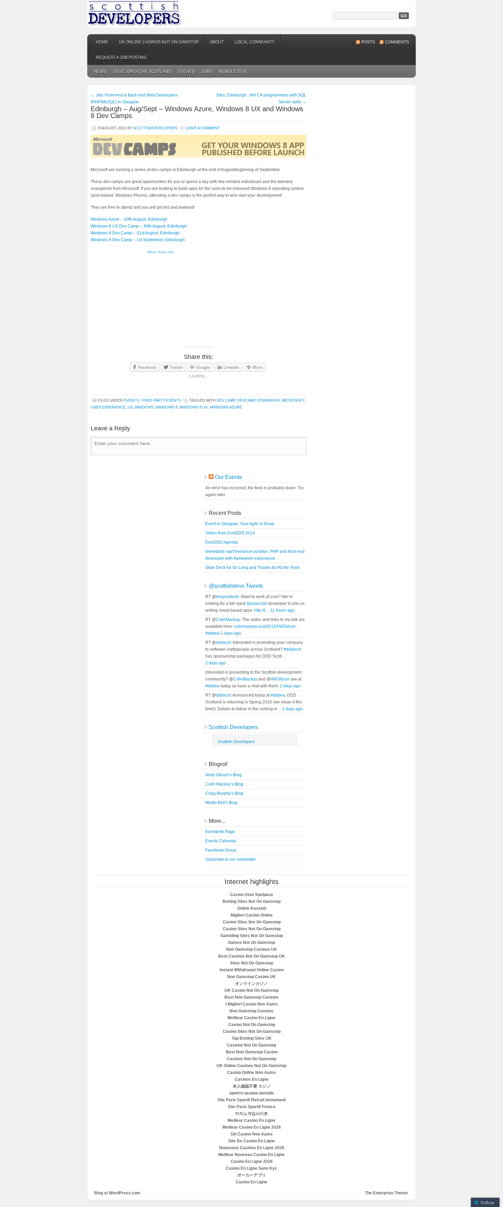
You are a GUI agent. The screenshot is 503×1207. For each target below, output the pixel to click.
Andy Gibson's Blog (223, 775)
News (100, 71)
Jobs (207, 71)
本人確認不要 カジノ (252, 1086)
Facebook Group (220, 850)
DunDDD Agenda (221, 542)
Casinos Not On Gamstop (251, 1045)
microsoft (293, 400)
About (217, 42)
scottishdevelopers (155, 128)
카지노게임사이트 (251, 1113)
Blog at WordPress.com (117, 1193)
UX (130, 407)
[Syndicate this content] (211, 477)
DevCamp (246, 400)
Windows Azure (226, 407)
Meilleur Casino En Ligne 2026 (251, 1127)
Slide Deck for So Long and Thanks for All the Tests (252, 567)
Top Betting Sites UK (252, 1038)
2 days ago (231, 633)
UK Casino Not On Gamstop (251, 990)
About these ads (160, 252)
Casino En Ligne (251, 1182)
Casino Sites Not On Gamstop (252, 922)
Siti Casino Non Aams (251, 1134)
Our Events (228, 477)
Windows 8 (167, 407)
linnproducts (227, 596)
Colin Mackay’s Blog (224, 784)
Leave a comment (202, 128)
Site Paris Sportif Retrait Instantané (251, 1100)
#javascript (257, 603)
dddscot (223, 642)
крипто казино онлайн (252, 1093)
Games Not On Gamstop (251, 942)
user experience (108, 407)
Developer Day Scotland (142, 71)
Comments (397, 42)
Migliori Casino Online (252, 915)
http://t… (261, 610)
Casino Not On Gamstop (251, 1024)
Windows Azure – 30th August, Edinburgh (129, 219)
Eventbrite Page (220, 831)
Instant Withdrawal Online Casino (252, 970)
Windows (144, 407)
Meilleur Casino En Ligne (251, 1017)
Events (186, 71)
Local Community (255, 42)
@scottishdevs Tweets (236, 586)
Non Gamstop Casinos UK (251, 949)
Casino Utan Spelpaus (251, 894)
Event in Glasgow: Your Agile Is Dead (239, 523)
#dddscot (292, 649)
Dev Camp (226, 400)
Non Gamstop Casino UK (251, 976)
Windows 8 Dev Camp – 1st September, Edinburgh (138, 239)
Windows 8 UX (194, 407)
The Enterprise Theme (386, 1193)
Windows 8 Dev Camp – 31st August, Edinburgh (135, 233)
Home (102, 42)
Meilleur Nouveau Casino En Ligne (251, 1154)
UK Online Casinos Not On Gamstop (251, 1065)
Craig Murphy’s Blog (224, 793)
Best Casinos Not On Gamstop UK (251, 956)
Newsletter (233, 71)
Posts (368, 42)
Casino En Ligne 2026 (252, 1161)
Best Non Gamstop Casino (252, 1052)
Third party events (161, 400)
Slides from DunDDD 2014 (230, 533)
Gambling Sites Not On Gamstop (251, 935)
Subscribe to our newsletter (230, 859)
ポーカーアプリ (251, 1175)
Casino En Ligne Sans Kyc (251, 1168)
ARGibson (280, 679)
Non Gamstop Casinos (251, 1011)
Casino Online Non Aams (251, 1072)
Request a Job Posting (121, 57)
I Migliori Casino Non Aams (251, 1004)
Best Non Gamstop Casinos (251, 997)
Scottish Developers (251, 13)
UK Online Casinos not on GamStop (159, 42)
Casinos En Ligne (252, 1079)
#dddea (212, 633)
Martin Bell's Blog (221, 802)
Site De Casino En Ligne (251, 1141)
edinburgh (268, 400)
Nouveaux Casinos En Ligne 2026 (251, 1147)
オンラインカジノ (251, 983)
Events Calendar (220, 841)
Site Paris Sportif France (251, 1106)
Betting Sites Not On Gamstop (251, 901)
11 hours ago (282, 610)
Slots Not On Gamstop (251, 963)
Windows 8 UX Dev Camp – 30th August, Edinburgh (139, 226)
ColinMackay (228, 619)
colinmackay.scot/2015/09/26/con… (267, 626)
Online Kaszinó (251, 908)
